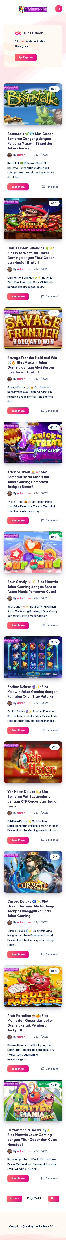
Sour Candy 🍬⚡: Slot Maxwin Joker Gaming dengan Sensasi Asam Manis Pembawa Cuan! (32, 587)
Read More (20, 187)
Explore (28, 57)
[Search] (58, 8)
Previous (14, 1198)
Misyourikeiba (37, 1226)
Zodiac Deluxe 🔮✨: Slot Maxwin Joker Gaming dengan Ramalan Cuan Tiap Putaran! (32, 692)
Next (54, 1198)
